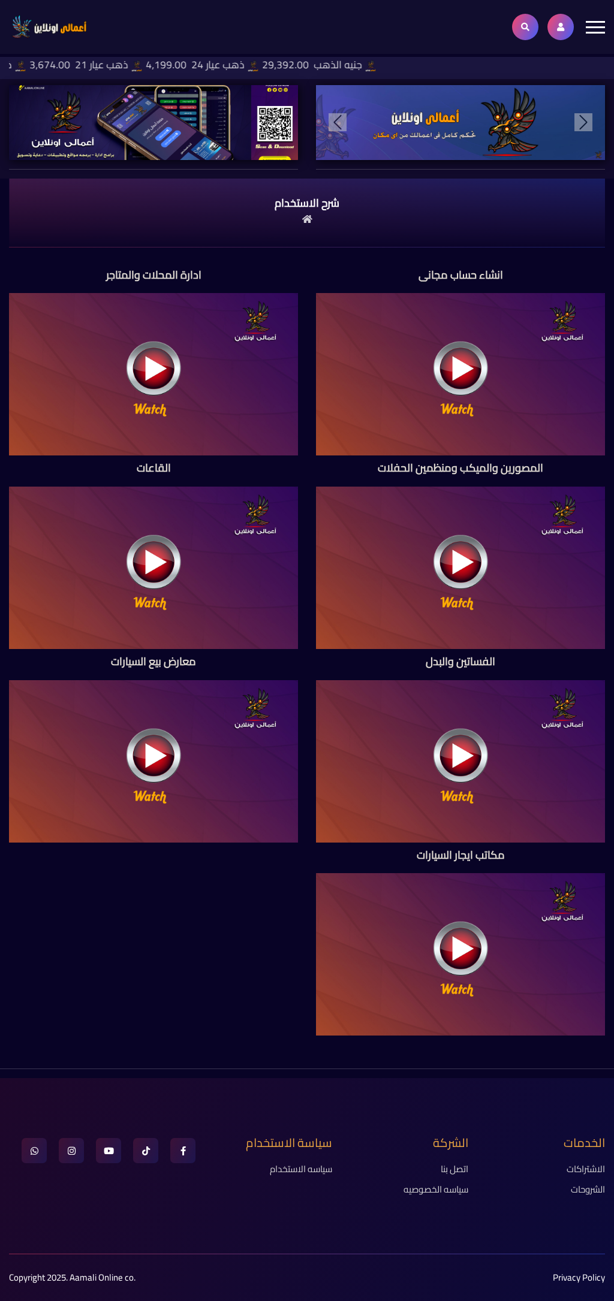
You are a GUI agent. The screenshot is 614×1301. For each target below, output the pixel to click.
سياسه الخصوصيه (436, 1189)
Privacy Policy (579, 1277)
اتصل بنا (454, 1169)
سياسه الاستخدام (301, 1169)
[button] (337, 123)
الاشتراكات (586, 1169)
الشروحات (588, 1189)
